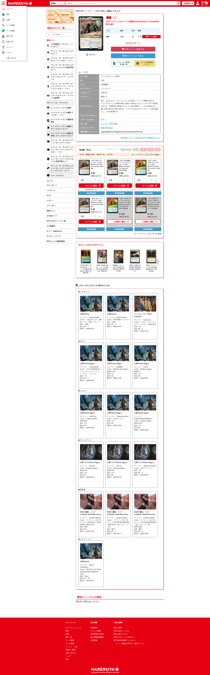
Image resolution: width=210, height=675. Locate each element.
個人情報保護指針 (97, 637)
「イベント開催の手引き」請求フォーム (129, 643)
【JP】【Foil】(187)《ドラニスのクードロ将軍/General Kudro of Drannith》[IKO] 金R (154, 165)
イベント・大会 (71, 647)
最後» (157, 155)
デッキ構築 (10, 31)
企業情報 (94, 640)
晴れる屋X (118, 628)
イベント (9, 47)
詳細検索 (187, 3)
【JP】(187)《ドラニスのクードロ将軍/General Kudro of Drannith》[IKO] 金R (97, 164)
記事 (8, 20)
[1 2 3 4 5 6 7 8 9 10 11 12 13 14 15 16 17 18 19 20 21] (140, 36)
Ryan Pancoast (107, 128)
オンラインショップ (73, 628)
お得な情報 (118, 622)
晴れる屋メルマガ (120, 634)
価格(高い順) (100, 154)
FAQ (67, 659)
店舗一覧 (9, 42)
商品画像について (127, 138)
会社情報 (94, 622)
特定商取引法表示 (97, 634)
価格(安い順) (90, 154)
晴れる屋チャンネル (121, 631)
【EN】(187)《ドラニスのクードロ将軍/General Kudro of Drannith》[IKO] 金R (97, 202)
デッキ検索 (10, 25)
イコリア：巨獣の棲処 (109, 124)
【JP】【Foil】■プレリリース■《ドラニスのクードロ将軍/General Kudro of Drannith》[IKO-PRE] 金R (125, 203)
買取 (8, 14)
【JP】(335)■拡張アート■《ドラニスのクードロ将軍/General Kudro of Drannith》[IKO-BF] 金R (125, 165)
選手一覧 (9, 36)
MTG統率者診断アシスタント (125, 640)
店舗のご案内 (71, 650)
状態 (108, 31)
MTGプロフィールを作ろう (124, 637)
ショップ (9, 9)
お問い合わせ (11, 58)
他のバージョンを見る (134, 56)
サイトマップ (71, 622)
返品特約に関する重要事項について (148, 138)
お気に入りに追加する (134, 49)
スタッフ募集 (96, 631)
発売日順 (110, 154)
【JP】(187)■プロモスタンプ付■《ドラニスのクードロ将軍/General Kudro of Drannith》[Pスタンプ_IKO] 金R (154, 203)
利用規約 (94, 628)
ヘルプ (8, 53)
